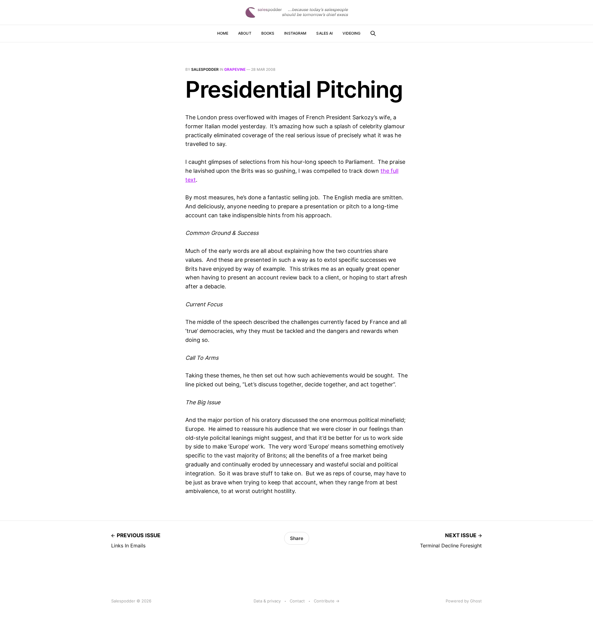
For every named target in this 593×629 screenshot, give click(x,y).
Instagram (295, 33)
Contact (297, 600)
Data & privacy (267, 600)
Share (296, 538)
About (244, 33)
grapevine (235, 69)
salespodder (205, 69)
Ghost (476, 600)
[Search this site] (373, 33)
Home (222, 33)
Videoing (351, 33)
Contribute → (326, 600)
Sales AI (324, 33)
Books (268, 33)
